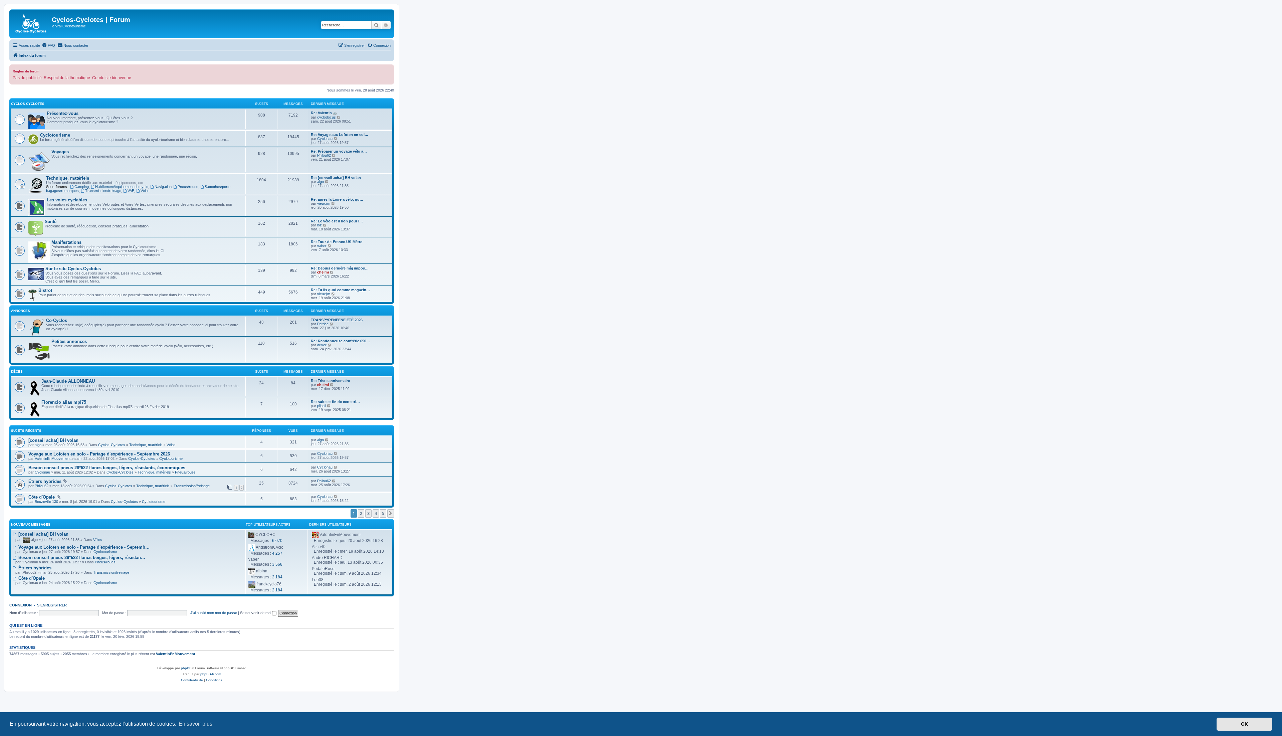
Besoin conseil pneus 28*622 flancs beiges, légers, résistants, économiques (106, 467)
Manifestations (66, 242)
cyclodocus (326, 117)
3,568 (277, 564)
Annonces (20, 311)
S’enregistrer (52, 605)
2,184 (277, 577)
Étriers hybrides (44, 481)
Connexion (20, 605)
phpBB (186, 668)
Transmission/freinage (103, 191)
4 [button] (376, 513)
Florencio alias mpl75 (63, 402)
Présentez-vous (62, 113)
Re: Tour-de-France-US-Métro (337, 242)
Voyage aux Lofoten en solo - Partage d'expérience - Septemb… (83, 547)
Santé (50, 221)
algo (320, 182)
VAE (131, 191)
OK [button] (1244, 724)
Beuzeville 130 (46, 502)
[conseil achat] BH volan (53, 440)
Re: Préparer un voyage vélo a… (339, 151)
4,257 (277, 553)
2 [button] (361, 513)
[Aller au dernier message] (327, 440)
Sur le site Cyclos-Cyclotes (73, 268)
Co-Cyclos (56, 320)
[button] (390, 513)
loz (319, 225)
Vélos (145, 191)
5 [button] (383, 513)
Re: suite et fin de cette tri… (335, 402)
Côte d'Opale (41, 497)
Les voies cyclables (67, 199)
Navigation (163, 187)
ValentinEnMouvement (52, 458)
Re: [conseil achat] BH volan (336, 178)
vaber (322, 246)
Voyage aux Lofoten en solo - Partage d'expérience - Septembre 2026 (99, 453)
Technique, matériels (67, 178)
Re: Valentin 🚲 (324, 113)
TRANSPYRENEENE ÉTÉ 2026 (337, 320)
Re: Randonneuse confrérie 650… (340, 341)
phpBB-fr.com (210, 674)
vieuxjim (323, 203)
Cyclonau (325, 139)
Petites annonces (69, 341)
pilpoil (321, 406)
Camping (81, 187)
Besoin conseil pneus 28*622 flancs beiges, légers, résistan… (81, 557)
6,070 (277, 540)
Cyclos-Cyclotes (27, 104)
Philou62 (324, 155)
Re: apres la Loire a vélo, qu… (337, 199)
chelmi (323, 272)
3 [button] (368, 513)
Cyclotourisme (55, 135)
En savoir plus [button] (195, 724)
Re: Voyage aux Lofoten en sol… (339, 135)
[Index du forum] (31, 23)
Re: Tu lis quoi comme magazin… (340, 290)
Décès (17, 371)
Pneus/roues (188, 187)
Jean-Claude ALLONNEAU (68, 381)
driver (322, 345)
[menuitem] (48, 45)
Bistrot (45, 290)
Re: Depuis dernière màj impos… (340, 268)
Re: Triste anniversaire (330, 381)
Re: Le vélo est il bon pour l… (337, 221)
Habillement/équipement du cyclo (121, 187)
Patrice (323, 324)
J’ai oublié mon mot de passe (213, 613)
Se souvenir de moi (256, 613)
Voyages (60, 151)
